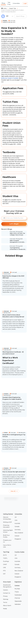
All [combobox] (7, 16)
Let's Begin (14, 224)
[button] (8, 518)
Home (5, 8)
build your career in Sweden (9, 78)
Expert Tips (12, 8)
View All (13, 491)
